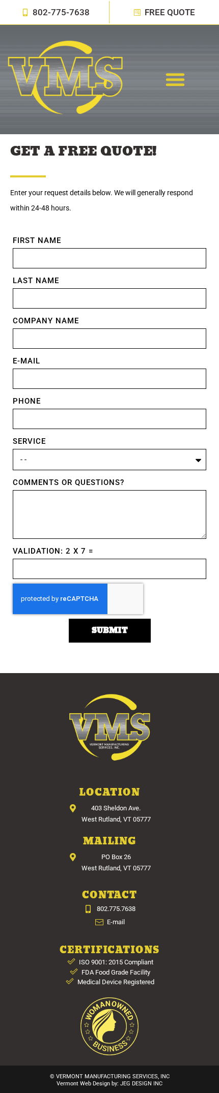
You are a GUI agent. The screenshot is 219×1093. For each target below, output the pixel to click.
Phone (27, 401)
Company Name (46, 320)
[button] (175, 79)
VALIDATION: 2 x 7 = (53, 551)
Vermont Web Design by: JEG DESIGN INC (109, 1083)
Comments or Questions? (68, 482)
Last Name (36, 280)
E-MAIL (26, 361)
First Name (37, 240)
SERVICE (29, 441)
